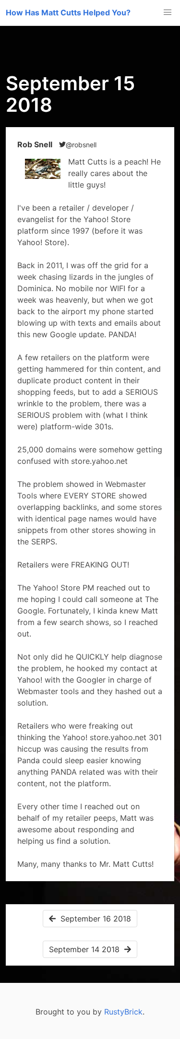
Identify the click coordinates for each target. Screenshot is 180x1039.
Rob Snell (35, 144)
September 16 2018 (93, 918)
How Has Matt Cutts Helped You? (68, 12)
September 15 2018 (70, 94)
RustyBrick (123, 1011)
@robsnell (81, 145)
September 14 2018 (86, 949)
